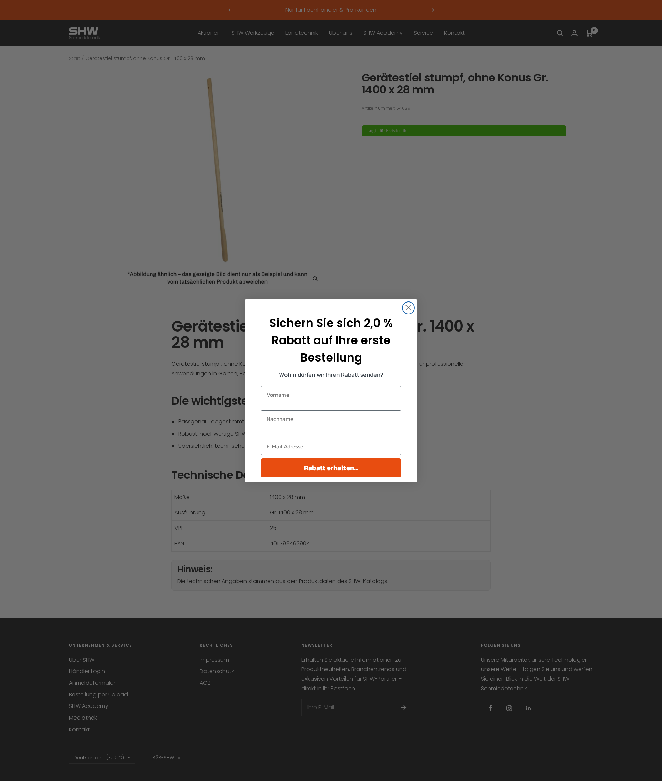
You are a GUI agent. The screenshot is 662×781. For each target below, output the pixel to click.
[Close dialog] (408, 308)
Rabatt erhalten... (331, 468)
